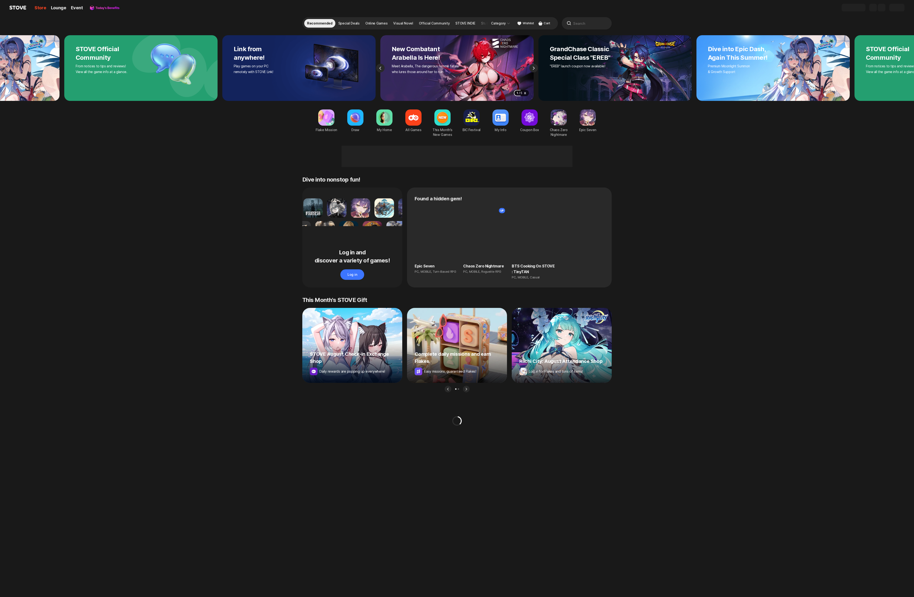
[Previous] (380, 68)
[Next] (533, 68)
